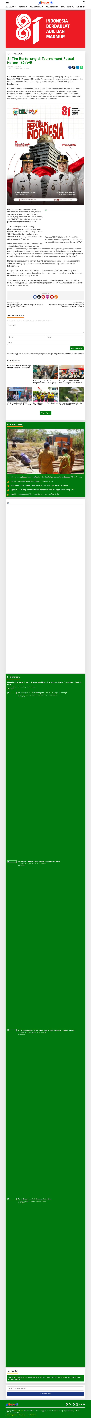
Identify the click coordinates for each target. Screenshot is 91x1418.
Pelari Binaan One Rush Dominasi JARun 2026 (45, 404)
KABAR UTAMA (11, 68)
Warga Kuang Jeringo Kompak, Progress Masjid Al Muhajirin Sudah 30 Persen (25, 305)
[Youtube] (52, 297)
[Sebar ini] (70, 67)
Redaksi (22, 1415)
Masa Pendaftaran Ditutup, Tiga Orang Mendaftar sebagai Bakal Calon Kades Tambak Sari (19, 367)
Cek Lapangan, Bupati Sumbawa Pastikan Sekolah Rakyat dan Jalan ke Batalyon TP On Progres (46, 477)
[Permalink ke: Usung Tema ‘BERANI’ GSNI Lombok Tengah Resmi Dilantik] (71, 372)
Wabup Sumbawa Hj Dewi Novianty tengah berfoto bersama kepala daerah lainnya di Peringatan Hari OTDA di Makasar (44, 1378)
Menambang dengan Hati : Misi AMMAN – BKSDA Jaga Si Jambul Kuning (71, 404)
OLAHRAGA (19, 68)
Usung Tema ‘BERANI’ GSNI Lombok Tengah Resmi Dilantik (70, 382)
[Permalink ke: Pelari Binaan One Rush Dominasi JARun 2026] (45, 394)
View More (45, 413)
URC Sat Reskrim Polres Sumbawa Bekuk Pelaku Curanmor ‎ (32, 481)
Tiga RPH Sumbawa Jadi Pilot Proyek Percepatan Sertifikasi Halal (35, 494)
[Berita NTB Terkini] (46, 2)
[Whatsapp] (81, 67)
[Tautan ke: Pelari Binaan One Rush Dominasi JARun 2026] (12, 1281)
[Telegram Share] (77, 67)
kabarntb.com (19, 1411)
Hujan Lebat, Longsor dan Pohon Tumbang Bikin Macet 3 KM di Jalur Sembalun (66, 305)
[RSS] (56, 297)
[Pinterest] (43, 297)
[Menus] (7, 2)
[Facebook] (35, 297)
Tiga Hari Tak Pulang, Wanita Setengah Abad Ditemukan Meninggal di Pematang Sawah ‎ (43, 490)
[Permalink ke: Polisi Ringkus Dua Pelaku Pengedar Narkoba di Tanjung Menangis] (45, 372)
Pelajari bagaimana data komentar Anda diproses (66, 354)
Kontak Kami (32, 1415)
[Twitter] (39, 297)
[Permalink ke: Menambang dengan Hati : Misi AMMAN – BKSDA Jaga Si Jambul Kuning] (71, 394)
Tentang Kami (12, 1415)
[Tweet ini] (73, 67)
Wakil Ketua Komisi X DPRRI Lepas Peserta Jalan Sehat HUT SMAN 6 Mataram (19, 404)
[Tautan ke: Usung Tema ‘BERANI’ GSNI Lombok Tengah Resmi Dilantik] (12, 944)
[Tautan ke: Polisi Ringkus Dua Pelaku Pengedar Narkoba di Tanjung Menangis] (12, 775)
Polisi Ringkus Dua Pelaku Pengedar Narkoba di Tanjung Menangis (44, 382)
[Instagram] (47, 297)
